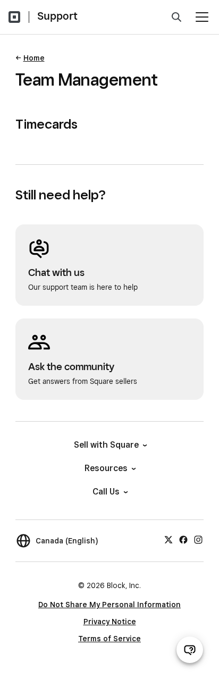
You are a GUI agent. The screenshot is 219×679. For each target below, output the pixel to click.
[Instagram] (198, 539)
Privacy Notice (109, 621)
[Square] (14, 17)
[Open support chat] (189, 649)
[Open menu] (202, 17)
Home (34, 58)
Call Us (106, 492)
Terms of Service (109, 638)
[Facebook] (183, 539)
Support (57, 16)
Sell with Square (106, 445)
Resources (106, 468)
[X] (168, 539)
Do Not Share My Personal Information (109, 604)
